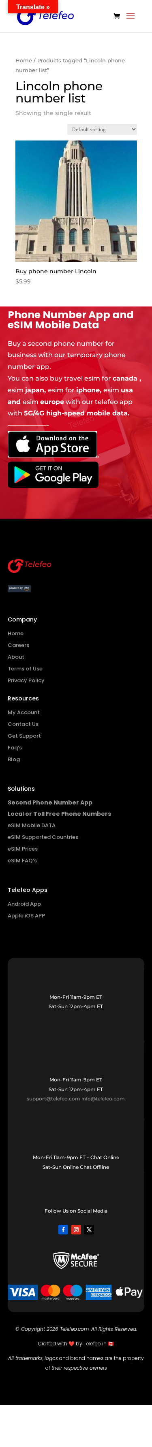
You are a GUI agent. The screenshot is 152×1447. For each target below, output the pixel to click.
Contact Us (23, 724)
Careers (18, 645)
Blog (14, 759)
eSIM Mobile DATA (32, 825)
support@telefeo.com (53, 1099)
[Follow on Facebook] (63, 1229)
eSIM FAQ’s (22, 860)
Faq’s (15, 747)
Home (23, 60)
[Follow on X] (89, 1229)
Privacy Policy (26, 680)
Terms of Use (25, 668)
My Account (24, 712)
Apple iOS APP (26, 915)
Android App (24, 904)
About (16, 657)
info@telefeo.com (103, 1099)
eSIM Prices (23, 849)
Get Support (24, 736)
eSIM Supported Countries (43, 837)
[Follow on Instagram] (76, 1229)
